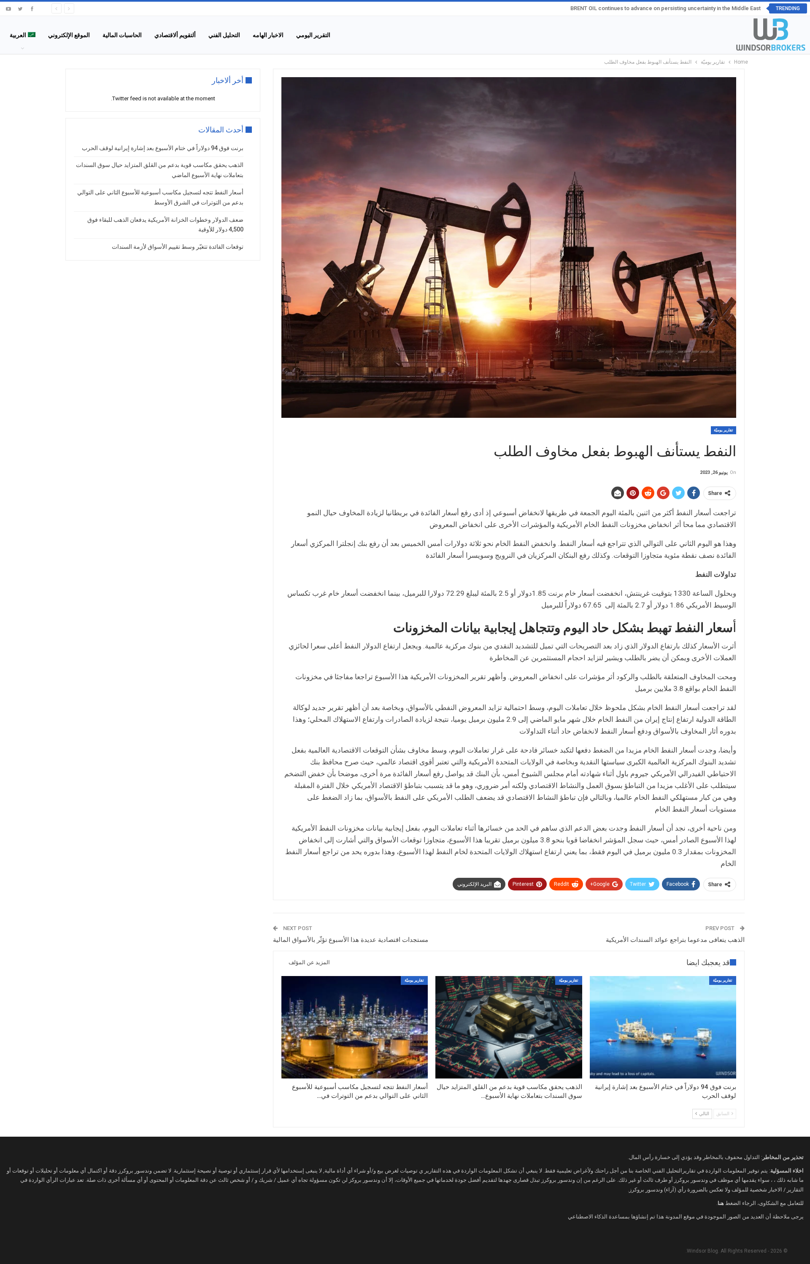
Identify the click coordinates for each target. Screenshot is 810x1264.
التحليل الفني (224, 35)
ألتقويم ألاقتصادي (175, 35)
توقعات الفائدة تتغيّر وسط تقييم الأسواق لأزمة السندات (177, 246)
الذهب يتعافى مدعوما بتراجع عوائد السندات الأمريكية (675, 940)
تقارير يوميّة (723, 430)
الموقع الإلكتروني (69, 35)
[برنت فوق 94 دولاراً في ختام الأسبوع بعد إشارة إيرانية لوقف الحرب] (663, 1027)
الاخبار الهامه (268, 35)
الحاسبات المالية (122, 35)
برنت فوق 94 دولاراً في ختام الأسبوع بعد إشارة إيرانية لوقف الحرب (162, 148)
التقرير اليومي (313, 35)
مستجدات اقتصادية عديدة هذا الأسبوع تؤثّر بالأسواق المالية (350, 940)
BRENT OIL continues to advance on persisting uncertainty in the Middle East (665, 8)
